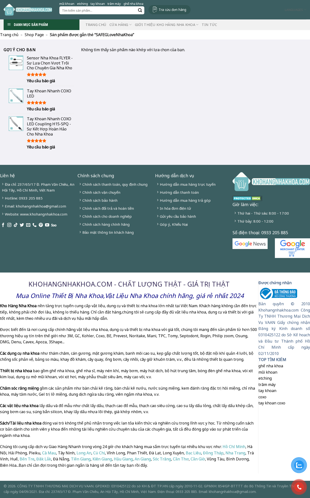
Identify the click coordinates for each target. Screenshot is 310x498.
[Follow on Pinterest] (41, 225)
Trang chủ (95, 24)
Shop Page (34, 34)
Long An (84, 453)
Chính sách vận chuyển (101, 192)
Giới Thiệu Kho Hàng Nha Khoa (165, 24)
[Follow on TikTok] (16, 225)
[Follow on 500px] (53, 225)
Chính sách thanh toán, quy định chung (114, 184)
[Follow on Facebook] (3, 225)
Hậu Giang (123, 459)
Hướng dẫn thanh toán (179, 192)
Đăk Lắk (43, 459)
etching (82, 3)
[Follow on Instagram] (9, 225)
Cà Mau (49, 453)
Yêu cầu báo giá (41, 80)
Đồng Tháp (213, 453)
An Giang (143, 459)
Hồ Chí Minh (233, 446)
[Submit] (140, 10)
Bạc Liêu (193, 453)
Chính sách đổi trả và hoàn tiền (108, 208)
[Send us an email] (28, 225)
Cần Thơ (181, 459)
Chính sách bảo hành (99, 200)
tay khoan (98, 3)
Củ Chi (99, 453)
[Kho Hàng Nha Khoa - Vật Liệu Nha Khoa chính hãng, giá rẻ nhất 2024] (28, 10)
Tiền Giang (81, 459)
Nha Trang (235, 453)
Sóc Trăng (162, 459)
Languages (294, 10)
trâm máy (114, 3)
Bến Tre (27, 459)
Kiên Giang (102, 459)
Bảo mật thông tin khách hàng (108, 232)
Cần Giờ (198, 459)
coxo (262, 397)
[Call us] (34, 225)
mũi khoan (66, 3)
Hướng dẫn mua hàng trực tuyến (188, 184)
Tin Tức (209, 24)
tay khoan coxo (271, 403)
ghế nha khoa (133, 3)
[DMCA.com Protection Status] (247, 198)
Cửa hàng (118, 24)
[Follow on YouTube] (47, 225)
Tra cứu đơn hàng (172, 9)
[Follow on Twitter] (22, 225)
